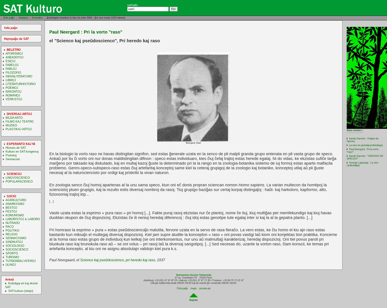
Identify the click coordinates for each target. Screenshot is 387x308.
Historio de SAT (16, 147)
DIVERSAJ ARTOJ (19, 114)
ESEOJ (10, 61)
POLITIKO (12, 230)
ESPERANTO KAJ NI (21, 144)
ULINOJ (11, 264)
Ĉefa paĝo (182, 288)
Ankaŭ (9, 279)
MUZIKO (11, 125)
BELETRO (14, 49)
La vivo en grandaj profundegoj (366, 145)
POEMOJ (12, 87)
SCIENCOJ (14, 174)
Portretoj (11, 155)
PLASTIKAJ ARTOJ (19, 129)
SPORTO (12, 253)
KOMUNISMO (15, 215)
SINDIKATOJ (14, 242)
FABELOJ (12, 65)
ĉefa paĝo (9, 17)
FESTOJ (11, 211)
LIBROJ (11, 80)
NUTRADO (13, 223)
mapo (194, 288)
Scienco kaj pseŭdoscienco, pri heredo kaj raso (117, 260)
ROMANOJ (13, 95)
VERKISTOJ (14, 99)
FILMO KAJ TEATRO (20, 121)
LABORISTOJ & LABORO (23, 219)
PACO (10, 226)
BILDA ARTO (14, 117)
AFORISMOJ (14, 53)
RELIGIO (11, 234)
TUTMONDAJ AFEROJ (21, 261)
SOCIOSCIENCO (17, 249)
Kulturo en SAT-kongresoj (22, 151)
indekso (23, 17)
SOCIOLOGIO (15, 245)
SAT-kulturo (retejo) (20, 291)
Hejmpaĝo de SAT (16, 38)
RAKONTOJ (14, 91)
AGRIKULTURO (16, 200)
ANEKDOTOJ (15, 57)
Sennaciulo (13, 159)
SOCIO (11, 196)
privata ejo (205, 288)
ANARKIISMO (15, 204)
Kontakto (37, 17)
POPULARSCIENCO (19, 181)
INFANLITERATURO (19, 76)
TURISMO (12, 257)
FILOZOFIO (13, 72)
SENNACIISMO (16, 238)
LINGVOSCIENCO (18, 177)
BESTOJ (11, 207)
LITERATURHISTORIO (21, 84)
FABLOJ (11, 68)
